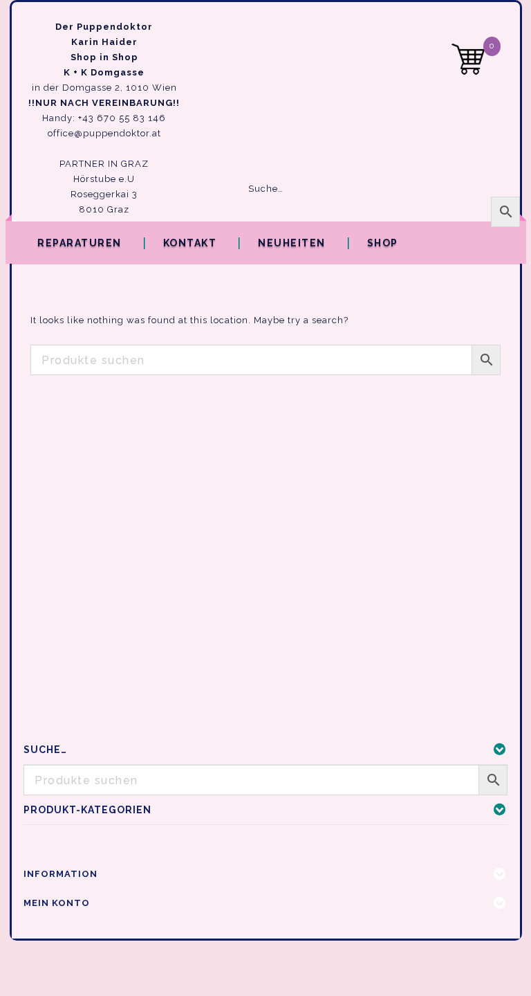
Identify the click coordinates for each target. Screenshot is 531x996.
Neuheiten (292, 242)
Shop (382, 242)
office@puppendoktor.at (104, 133)
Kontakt (190, 242)
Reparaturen (79, 242)
